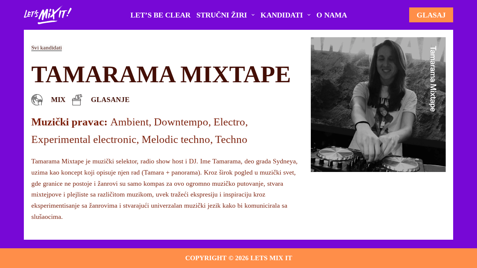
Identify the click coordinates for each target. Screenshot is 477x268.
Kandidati (281, 15)
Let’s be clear (160, 15)
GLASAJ (431, 15)
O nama (331, 15)
